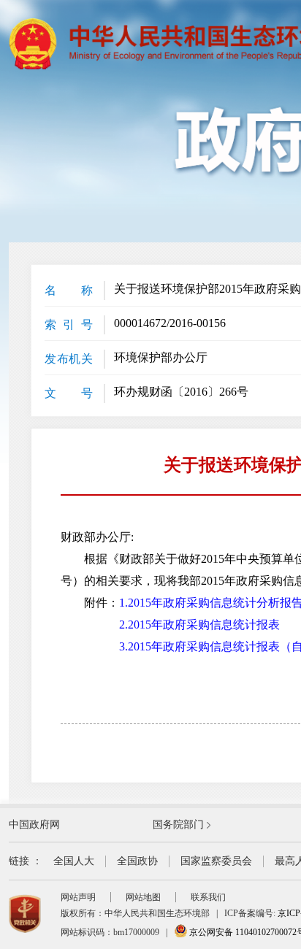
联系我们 (208, 897)
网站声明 (78, 897)
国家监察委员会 (216, 861)
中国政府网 (34, 824)
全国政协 (137, 861)
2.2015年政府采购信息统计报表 (199, 624)
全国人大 (73, 861)
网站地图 (143, 897)
